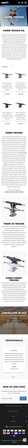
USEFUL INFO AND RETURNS (13, 406)
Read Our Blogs (13, 321)
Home (10, 13)
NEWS (13, 416)
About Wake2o (13, 411)
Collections (15, 13)
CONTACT (13, 421)
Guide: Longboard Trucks (14, 325)
